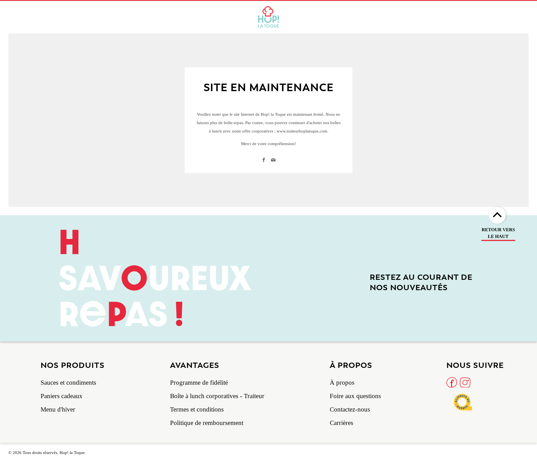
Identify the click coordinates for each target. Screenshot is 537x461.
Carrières (341, 422)
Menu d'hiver (58, 409)
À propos (342, 382)
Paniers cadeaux (62, 396)
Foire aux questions (355, 396)
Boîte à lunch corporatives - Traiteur (217, 396)
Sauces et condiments (68, 382)
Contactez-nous (350, 409)
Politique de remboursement (206, 422)
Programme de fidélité (199, 382)
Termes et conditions (197, 409)
